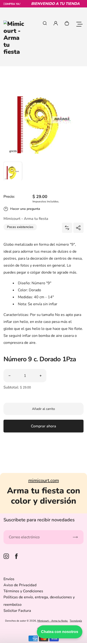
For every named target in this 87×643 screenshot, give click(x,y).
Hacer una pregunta (25, 209)
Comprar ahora (43, 426)
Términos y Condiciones (23, 591)
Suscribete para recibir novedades (39, 520)
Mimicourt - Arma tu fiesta (52, 621)
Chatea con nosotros (59, 632)
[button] (12, 171)
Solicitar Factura (17, 610)
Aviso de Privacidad (19, 585)
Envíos (8, 579)
